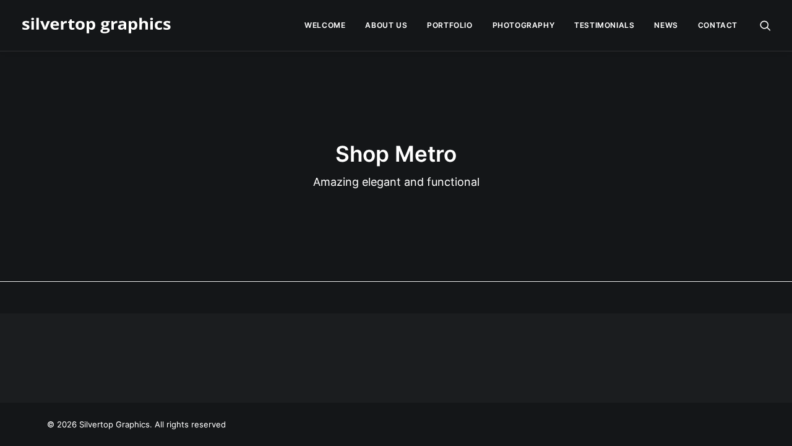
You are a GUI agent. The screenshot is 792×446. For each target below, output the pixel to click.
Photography (524, 25)
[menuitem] (325, 25)
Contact (718, 25)
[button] (765, 25)
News (666, 25)
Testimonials (604, 25)
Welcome (324, 25)
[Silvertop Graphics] (98, 25)
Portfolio (449, 25)
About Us (386, 25)
